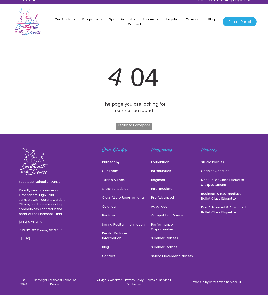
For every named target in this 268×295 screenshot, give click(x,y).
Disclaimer (134, 284)
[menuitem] (64, 19)
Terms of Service (157, 280)
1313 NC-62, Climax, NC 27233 (41, 230)
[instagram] (28, 239)
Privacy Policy (134, 280)
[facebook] (21, 239)
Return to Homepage (134, 125)
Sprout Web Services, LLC (226, 282)
